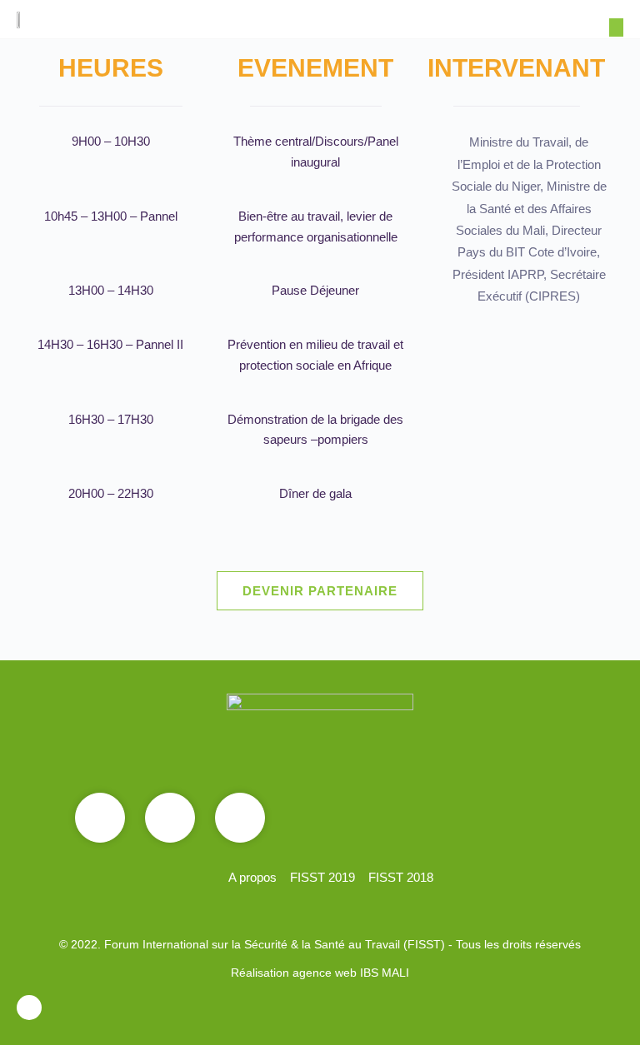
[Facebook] (100, 818)
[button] (616, 27)
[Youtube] (170, 818)
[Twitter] (240, 818)
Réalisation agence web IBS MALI (320, 972)
